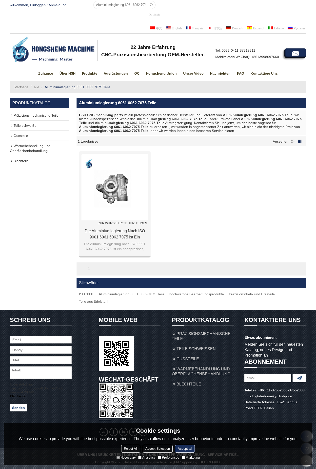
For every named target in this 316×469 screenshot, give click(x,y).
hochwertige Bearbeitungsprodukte (196, 294)
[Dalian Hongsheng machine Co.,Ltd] (53, 50)
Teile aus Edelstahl (93, 301)
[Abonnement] (299, 378)
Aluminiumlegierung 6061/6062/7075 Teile (131, 294)
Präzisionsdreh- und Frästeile (252, 294)
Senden (18, 408)
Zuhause (45, 73)
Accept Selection (157, 448)
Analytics (149, 457)
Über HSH (67, 73)
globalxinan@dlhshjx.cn (273, 396)
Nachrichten (220, 73)
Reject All (131, 448)
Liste (292, 141)
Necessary (128, 457)
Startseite (21, 87)
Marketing (193, 457)
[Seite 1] (81, 268)
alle (36, 87)
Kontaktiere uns (264, 73)
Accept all (185, 448)
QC (136, 73)
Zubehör (19, 396)
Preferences (170, 457)
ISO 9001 (86, 294)
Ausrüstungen (116, 73)
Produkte (89, 73)
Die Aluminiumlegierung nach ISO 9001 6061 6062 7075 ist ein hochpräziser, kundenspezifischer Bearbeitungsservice (115, 234)
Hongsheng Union (161, 73)
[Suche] (151, 5)
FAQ (240, 73)
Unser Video (193, 73)
